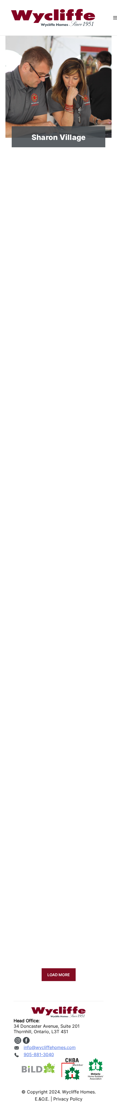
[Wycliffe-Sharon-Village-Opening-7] (58, 811)
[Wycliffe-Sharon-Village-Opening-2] (58, 314)
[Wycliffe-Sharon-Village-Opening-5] (58, 612)
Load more (58, 974)
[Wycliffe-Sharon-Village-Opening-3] (58, 413)
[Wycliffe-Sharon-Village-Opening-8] (58, 911)
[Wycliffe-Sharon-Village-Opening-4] (58, 513)
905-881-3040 (39, 1054)
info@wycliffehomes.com (50, 1047)
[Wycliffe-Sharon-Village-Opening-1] (58, 214)
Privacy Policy (67, 1099)
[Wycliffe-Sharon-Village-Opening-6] (58, 712)
